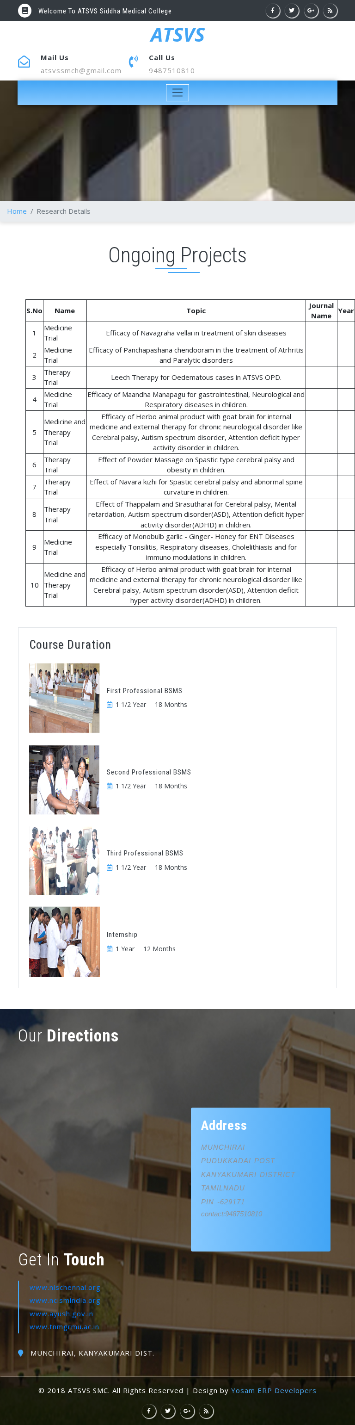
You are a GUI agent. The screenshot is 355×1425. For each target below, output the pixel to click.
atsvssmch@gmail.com (81, 70)
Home (17, 211)
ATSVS (178, 34)
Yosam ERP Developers (274, 1390)
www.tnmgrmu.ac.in (64, 1326)
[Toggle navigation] (177, 93)
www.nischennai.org (65, 1287)
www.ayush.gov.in (61, 1313)
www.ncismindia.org (65, 1300)
